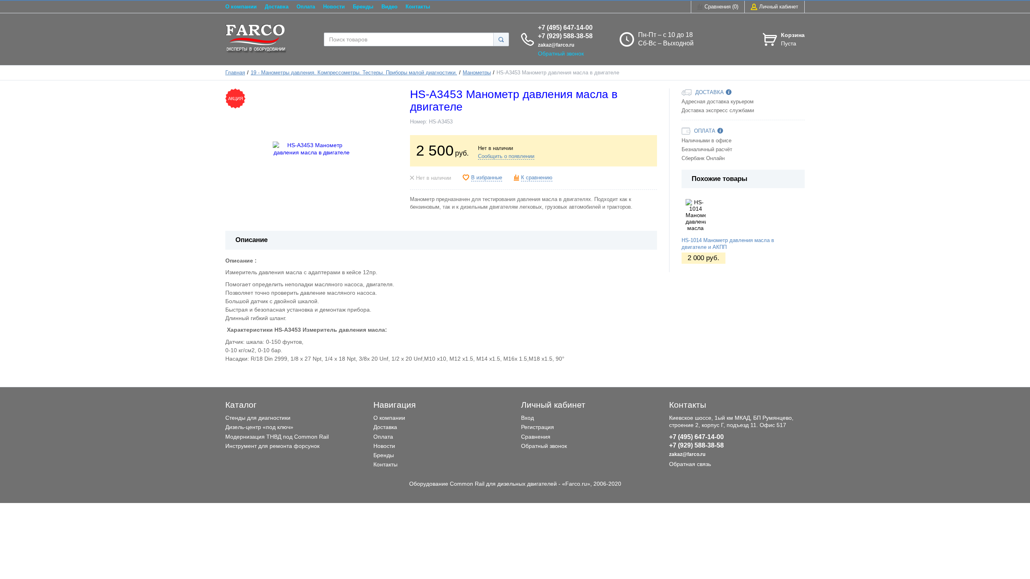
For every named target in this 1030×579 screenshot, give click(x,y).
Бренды (363, 7)
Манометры (477, 73)
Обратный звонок (561, 53)
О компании (241, 7)
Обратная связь (690, 464)
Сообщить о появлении (506, 156)
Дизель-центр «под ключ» (259, 427)
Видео (389, 7)
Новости (334, 7)
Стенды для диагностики (257, 418)
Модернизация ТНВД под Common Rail (277, 436)
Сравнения (535, 436)
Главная (235, 73)
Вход (527, 418)
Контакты (418, 7)
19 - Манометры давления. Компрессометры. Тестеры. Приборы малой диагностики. (354, 73)
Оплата (306, 7)
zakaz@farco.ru (556, 45)
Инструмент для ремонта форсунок (272, 446)
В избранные (486, 178)
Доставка (276, 7)
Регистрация (537, 427)
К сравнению (536, 178)
